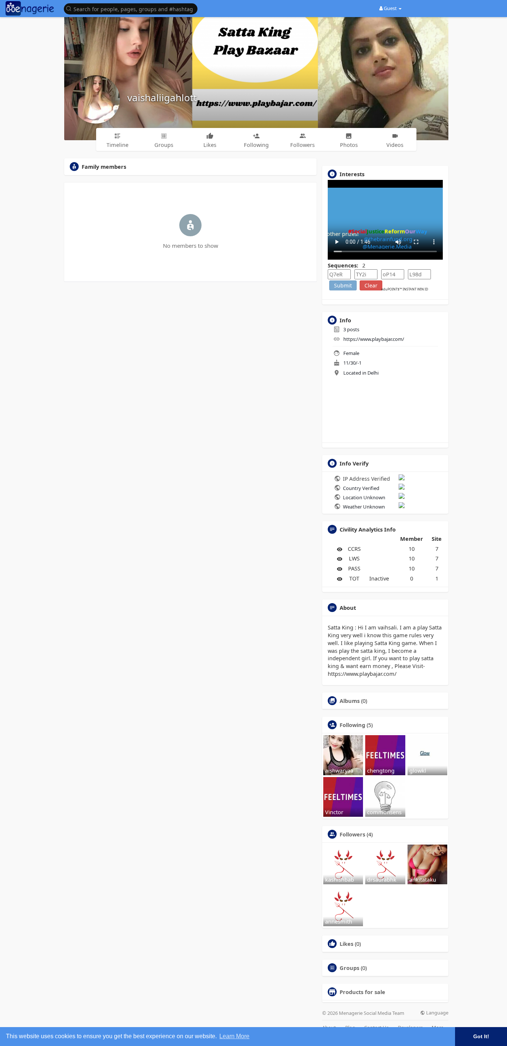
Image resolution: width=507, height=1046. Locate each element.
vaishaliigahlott (162, 97)
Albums (350, 701)
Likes (346, 944)
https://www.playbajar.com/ (373, 339)
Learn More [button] (234, 1036)
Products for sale (362, 992)
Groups (349, 968)
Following (352, 725)
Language (436, 1012)
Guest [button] (390, 8)
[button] (132, 8)
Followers (352, 834)
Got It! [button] (481, 1036)
